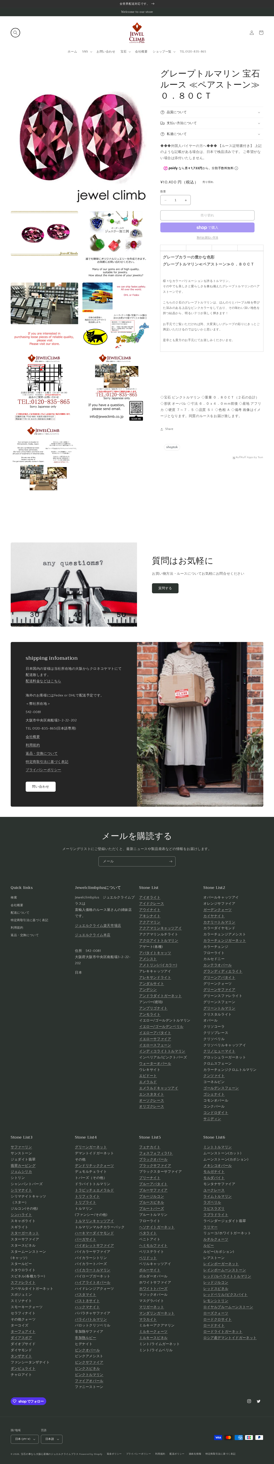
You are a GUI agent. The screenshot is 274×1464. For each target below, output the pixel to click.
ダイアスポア (21, 1338)
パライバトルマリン (91, 1319)
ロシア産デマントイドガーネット (230, 1338)
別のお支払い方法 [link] (207, 237)
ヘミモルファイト (153, 1245)
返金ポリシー (114, 1454)
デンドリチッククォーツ (94, 1166)
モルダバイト (214, 1178)
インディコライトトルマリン (162, 1051)
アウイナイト (150, 910)
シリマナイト (21, 1190)
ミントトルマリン (217, 1147)
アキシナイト (150, 916)
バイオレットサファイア (94, 1245)
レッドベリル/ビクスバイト (225, 1295)
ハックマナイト (87, 1307)
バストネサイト (87, 1301)
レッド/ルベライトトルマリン (227, 1276)
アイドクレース (151, 904)
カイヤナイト (214, 916)
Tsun (260, 457)
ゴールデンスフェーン (221, 1088)
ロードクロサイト (217, 1319)
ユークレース (214, 1190)
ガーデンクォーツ (217, 910)
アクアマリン (150, 922)
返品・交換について (42, 753)
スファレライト (23, 1282)
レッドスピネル (215, 1289)
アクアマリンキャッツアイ (160, 928)
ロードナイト (214, 1325)
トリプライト (85, 1202)
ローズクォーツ (215, 1313)
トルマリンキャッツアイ (94, 1221)
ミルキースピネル (153, 1338)
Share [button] (169, 429)
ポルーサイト (150, 1270)
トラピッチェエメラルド (94, 1190)
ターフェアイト (23, 1332)
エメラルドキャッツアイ (158, 1088)
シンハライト (21, 1215)
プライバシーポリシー (43, 770)
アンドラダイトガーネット (160, 996)
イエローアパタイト (155, 1033)
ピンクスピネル (87, 1368)
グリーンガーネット (91, 1147)
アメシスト (148, 959)
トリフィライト (87, 1196)
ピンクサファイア (89, 1362)
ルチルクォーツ (215, 1239)
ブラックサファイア (155, 1166)
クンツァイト (214, 1076)
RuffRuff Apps (244, 457)
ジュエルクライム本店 (92, 935)
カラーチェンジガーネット (224, 940)
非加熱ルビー (85, 1338)
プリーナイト (150, 1178)
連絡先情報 (195, 1454)
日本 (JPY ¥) (22, 1439)
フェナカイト (150, 1147)
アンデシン (148, 990)
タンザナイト (21, 1356)
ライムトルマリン (217, 1196)
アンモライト (150, 1014)
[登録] (170, 861)
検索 (14, 897)
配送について (20, 912)
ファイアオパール (89, 1381)
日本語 (49, 1439)
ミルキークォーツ (153, 1332)
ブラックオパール (153, 1159)
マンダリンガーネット (157, 1313)
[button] (15, 32)
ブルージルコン (151, 1196)
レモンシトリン (215, 1301)
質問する (165, 588)
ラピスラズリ (214, 1208)
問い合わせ (40, 786)
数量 (163, 191)
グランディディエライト (223, 971)
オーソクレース (151, 1100)
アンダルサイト (151, 984)
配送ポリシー (177, 1454)
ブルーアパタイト (153, 1184)
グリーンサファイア (219, 990)
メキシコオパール (217, 1166)
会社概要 (33, 737)
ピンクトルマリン (89, 1375)
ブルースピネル (151, 1202)
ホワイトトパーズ (153, 1289)
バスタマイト (85, 1295)
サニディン (212, 1119)
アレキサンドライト (155, 977)
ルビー (208, 1245)
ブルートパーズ (151, 1208)
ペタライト (148, 1233)
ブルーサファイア (153, 1190)
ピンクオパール (87, 1350)
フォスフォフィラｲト (156, 1153)
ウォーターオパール (155, 1063)
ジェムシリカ (21, 1172)
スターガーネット (25, 1233)
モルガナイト (214, 1172)
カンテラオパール (217, 965)
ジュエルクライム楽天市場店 (98, 926)
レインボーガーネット (221, 1264)
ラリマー (210, 1227)
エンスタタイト (151, 1094)
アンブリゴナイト (153, 1008)
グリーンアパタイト (219, 977)
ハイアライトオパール (92, 1282)
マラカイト (148, 1319)
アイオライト (150, 897)
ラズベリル (212, 1202)
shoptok (172, 447)
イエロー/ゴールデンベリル (161, 1027)
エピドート (148, 1076)
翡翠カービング (23, 1166)
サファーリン (21, 1147)
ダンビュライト (23, 1368)
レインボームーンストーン (224, 1270)
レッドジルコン (215, 1282)
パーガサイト (85, 1239)
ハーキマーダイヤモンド (94, 1233)
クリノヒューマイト (219, 1051)
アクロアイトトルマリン (158, 940)
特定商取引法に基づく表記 (47, 762)
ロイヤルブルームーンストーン (228, 1307)
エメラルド (148, 1082)
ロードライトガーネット (223, 1332)
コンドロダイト (215, 1113)
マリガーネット (151, 1307)
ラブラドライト (215, 1215)
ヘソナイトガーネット (157, 1227)
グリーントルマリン (219, 1008)
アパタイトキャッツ (155, 953)
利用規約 (33, 745)
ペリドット (148, 1258)
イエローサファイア (155, 1039)
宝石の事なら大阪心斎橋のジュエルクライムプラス (50, 1454)
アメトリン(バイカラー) (158, 965)
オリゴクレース (151, 1106)
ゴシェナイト (214, 1094)
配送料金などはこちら (43, 681)
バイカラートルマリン (92, 1270)
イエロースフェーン (155, 1045)
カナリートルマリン (219, 922)
